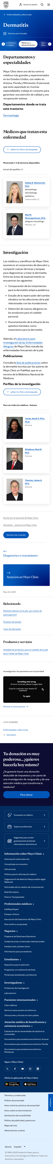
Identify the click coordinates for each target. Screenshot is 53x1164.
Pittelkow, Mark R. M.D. (33, 451)
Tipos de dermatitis (12, 629)
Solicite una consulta (16, 535)
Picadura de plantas (12, 622)
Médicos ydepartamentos (28, 43)
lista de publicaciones (28, 362)
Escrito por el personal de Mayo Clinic (20, 517)
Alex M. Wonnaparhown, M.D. (35, 216)
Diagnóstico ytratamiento (9, 43)
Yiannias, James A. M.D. (33, 482)
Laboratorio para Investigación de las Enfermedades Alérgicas (23, 342)
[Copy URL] (43, 689)
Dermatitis (15, 24)
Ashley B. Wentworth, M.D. (35, 184)
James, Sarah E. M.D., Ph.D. (35, 420)
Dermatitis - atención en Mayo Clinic (20, 525)
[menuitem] (28, 44)
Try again (26, 696)
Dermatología (11, 115)
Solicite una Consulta (17, 33)
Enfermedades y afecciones (19, 14)
